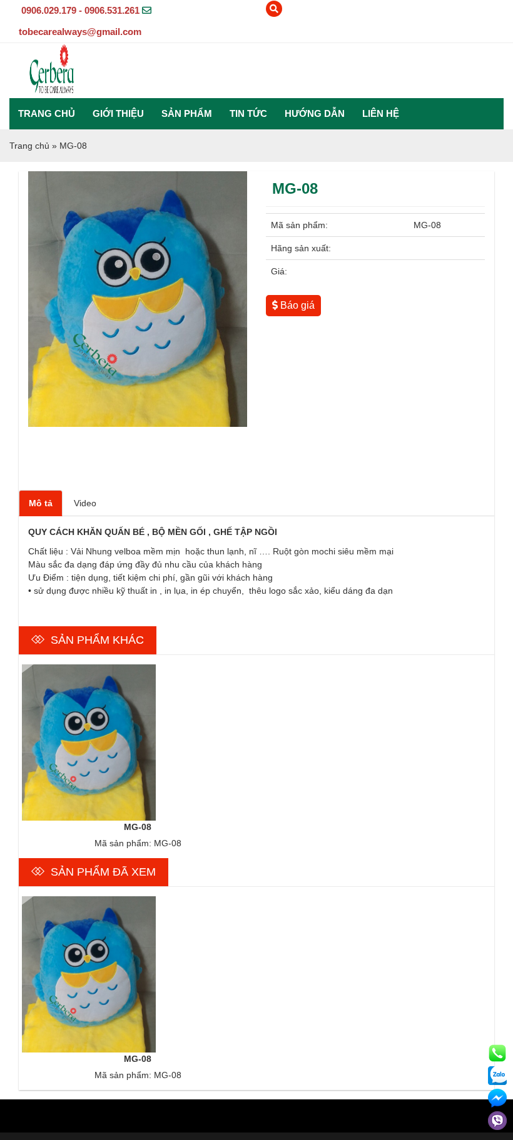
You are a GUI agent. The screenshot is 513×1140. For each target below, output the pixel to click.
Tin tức (248, 113)
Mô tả (41, 503)
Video (85, 503)
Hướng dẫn (315, 113)
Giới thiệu (118, 113)
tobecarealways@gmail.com (80, 31)
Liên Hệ (380, 113)
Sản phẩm (186, 113)
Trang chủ (46, 113)
